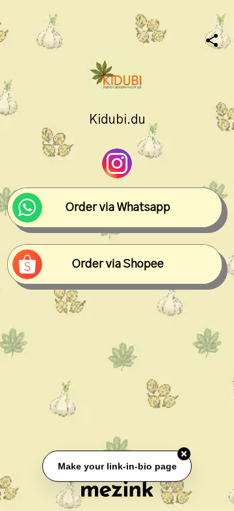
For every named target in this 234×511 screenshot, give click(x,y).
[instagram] (117, 163)
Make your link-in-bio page (116, 466)
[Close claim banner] (183, 453)
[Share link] (212, 38)
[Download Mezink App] (117, 488)
